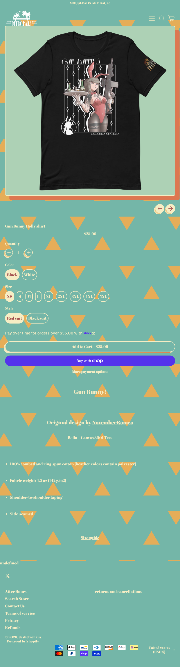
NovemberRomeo (112, 422)
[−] (9, 252)
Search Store (17, 598)
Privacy (12, 620)
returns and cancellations (118, 591)
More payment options (90, 372)
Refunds (12, 627)
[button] (161, 18)
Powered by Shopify (23, 641)
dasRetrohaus (30, 637)
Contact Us (15, 605)
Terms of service (20, 613)
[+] (29, 252)
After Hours (16, 591)
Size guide (90, 537)
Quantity (12, 244)
